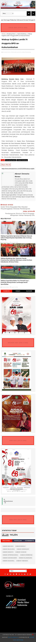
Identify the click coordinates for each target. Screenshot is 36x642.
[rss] (22, 574)
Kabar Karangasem (10, 557)
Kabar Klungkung (25, 557)
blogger (29, 291)
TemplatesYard (13, 637)
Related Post (6, 218)
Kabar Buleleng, (26, 52)
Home (3, 34)
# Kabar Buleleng (22, 160)
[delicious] (30, 574)
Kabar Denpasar (23, 549)
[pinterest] (14, 574)
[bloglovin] (16, 574)
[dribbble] (19, 574)
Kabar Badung (8, 546)
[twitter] (8, 574)
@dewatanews (8, 501)
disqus (18, 291)
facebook (6, 291)
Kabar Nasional (8, 560)
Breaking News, (17, 52)
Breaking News (11, 34)
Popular (18, 540)
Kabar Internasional (10, 555)
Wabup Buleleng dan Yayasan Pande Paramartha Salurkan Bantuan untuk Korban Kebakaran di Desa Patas (16, 260)
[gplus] (10, 574)
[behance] (25, 574)
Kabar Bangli (20, 546)
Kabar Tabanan (22, 560)
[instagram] (28, 574)
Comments (29, 540)
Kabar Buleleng (21, 34)
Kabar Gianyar (21, 552)
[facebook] (5, 574)
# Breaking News (10, 160)
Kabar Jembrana (26, 555)
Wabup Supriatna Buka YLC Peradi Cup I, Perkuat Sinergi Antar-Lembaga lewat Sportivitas (15, 282)
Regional (6, 540)
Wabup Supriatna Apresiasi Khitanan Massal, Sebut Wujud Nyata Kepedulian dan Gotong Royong (16, 237)
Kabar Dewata (8, 552)
